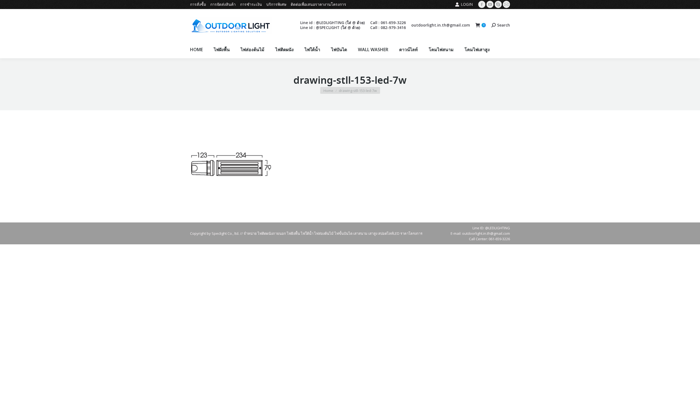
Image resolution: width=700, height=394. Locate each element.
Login (467, 4)
